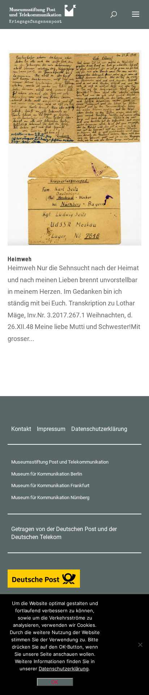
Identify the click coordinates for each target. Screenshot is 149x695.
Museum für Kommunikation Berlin (46, 474)
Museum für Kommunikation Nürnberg (50, 497)
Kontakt (21, 428)
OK (54, 682)
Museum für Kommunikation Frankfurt (50, 485)
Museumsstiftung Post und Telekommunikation (59, 462)
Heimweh (20, 259)
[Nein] (140, 644)
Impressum (51, 428)
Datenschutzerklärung (99, 428)
